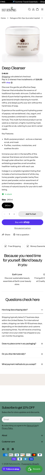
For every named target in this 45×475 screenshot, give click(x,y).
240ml (8, 205)
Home (3, 18)
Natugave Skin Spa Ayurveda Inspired (25, 18)
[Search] (29, 9)
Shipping (6, 76)
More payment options (22, 228)
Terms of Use (32, 425)
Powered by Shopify (30, 464)
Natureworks (15, 464)
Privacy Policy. (7, 428)
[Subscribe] (40, 419)
